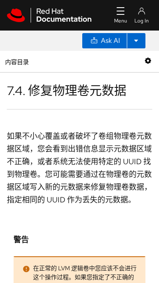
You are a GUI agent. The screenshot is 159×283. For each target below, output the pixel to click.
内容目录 (17, 61)
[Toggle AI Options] (136, 40)
